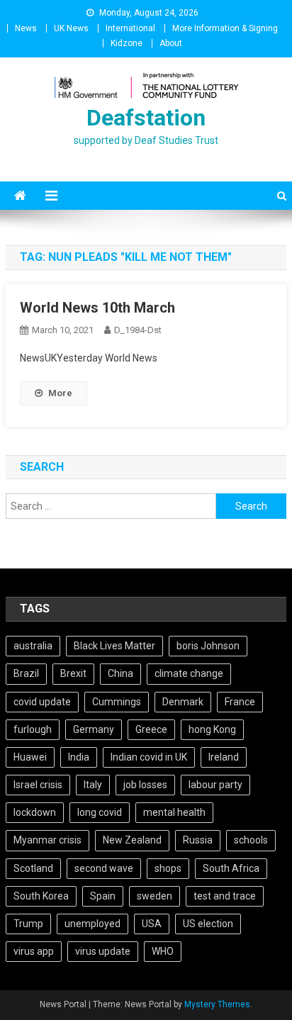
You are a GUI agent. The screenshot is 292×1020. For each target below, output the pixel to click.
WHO (163, 951)
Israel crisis (37, 784)
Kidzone (126, 43)
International (130, 28)
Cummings (116, 701)
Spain (103, 896)
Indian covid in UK (149, 757)
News (26, 28)
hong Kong (212, 729)
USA (152, 923)
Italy (93, 784)
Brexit (73, 673)
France (240, 701)
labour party (215, 784)
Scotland (33, 868)
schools (251, 840)
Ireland (223, 757)
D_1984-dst (138, 330)
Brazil (26, 673)
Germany (93, 729)
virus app (33, 951)
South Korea (41, 896)
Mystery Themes (217, 1004)
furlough (32, 729)
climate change (189, 673)
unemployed (92, 923)
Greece (151, 729)
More (60, 393)
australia (32, 645)
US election (208, 923)
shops (168, 868)
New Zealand (132, 840)
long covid (99, 812)
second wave (103, 868)
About (170, 43)
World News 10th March (97, 307)
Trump (28, 923)
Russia (198, 840)
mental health (174, 812)
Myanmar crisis (47, 840)
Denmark (182, 701)
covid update (42, 701)
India (78, 757)
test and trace (224, 896)
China (120, 673)
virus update (102, 951)
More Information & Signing (225, 28)
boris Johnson (208, 645)
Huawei (30, 757)
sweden (154, 896)
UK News (71, 28)
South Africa (231, 868)
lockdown (34, 812)
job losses (145, 784)
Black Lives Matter (114, 645)
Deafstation (146, 117)
